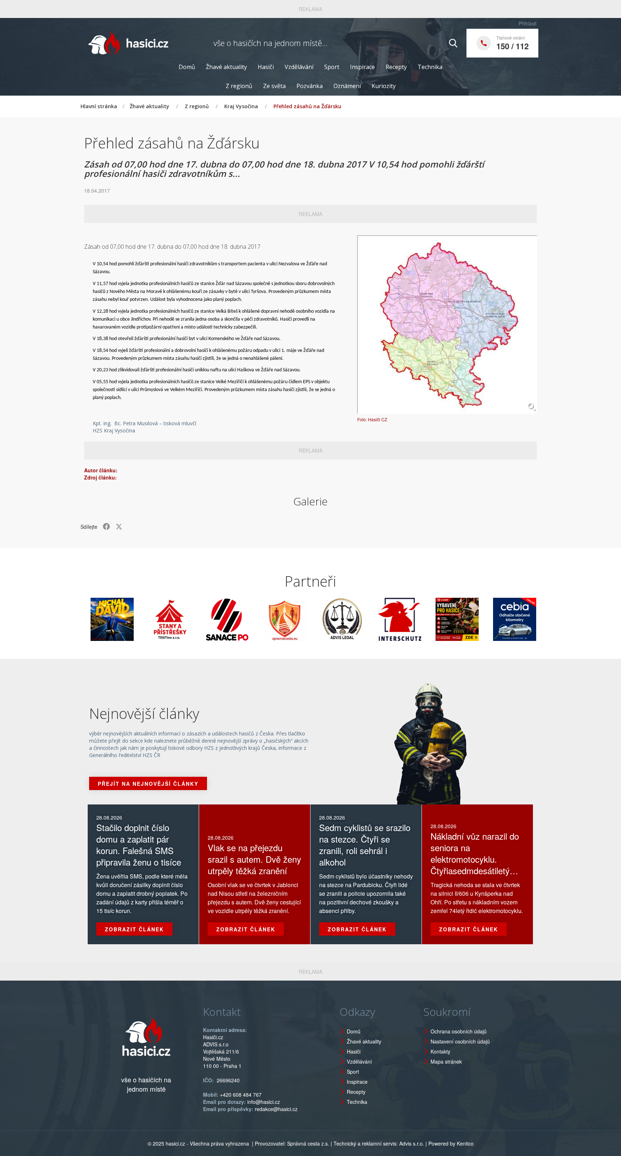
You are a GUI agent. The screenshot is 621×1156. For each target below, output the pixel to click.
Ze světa (274, 86)
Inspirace (362, 67)
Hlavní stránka (98, 106)
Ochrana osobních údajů (459, 1031)
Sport (331, 67)
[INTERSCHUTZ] (369, 619)
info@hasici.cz (263, 1101)
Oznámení (347, 86)
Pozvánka (309, 86)
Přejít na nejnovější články (148, 783)
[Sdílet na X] (119, 526)
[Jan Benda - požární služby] (427, 619)
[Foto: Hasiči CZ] (447, 324)
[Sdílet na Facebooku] (106, 526)
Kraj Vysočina (241, 106)
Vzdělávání (299, 67)
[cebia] (484, 619)
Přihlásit (528, 23)
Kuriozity (384, 86)
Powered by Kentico (451, 1143)
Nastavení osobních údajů (460, 1041)
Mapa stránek (446, 1061)
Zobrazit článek (134, 929)
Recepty (396, 67)
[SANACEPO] (197, 619)
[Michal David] (82, 619)
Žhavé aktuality (226, 67)
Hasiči (266, 67)
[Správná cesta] (254, 619)
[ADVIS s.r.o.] (312, 619)
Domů (187, 67)
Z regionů (239, 86)
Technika (430, 67)
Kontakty (440, 1051)
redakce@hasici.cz (276, 1109)
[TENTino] (139, 619)
